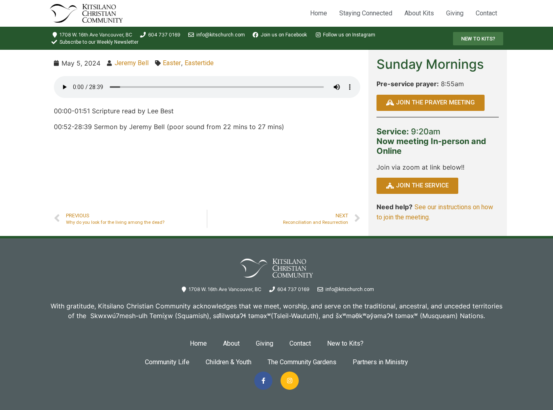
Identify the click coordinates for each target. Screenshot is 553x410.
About (231, 343)
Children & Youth (228, 362)
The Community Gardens (302, 362)
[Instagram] (290, 381)
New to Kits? (345, 343)
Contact (486, 13)
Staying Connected (365, 13)
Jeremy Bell (132, 63)
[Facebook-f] (263, 381)
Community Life (167, 362)
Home (318, 13)
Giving (455, 13)
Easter (172, 63)
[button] (478, 38)
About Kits (419, 13)
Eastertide (199, 63)
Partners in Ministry (380, 362)
